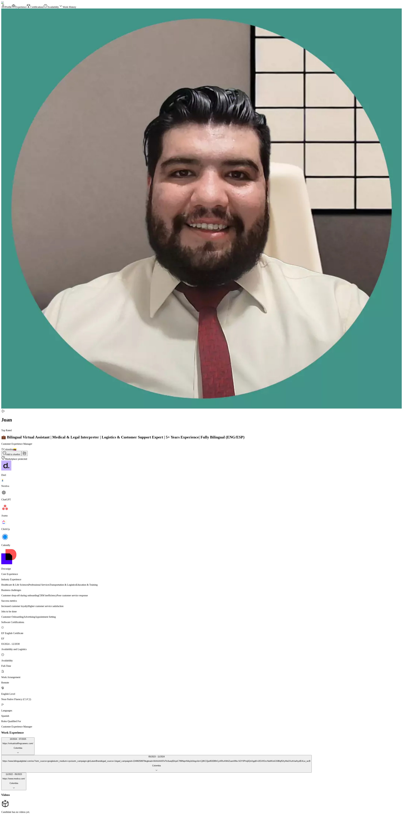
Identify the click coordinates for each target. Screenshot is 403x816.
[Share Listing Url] (24, 453)
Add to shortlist (13, 454)
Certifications (37, 7)
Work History (69, 7)
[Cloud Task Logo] (11, 2)
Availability (53, 7)
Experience (21, 7)
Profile (8, 7)
